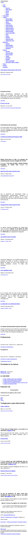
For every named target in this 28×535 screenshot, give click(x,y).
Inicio (4, 5)
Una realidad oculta (6, 270)
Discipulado (8, 58)
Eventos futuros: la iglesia (8, 471)
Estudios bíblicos (9, 19)
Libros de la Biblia (9, 53)
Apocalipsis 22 (9, 496)
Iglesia (4, 6)
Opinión (7, 22)
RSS (1, 399)
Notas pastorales (9, 54)
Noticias (7, 36)
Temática (5, 17)
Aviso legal (3, 522)
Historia (7, 11)
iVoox (2, 397)
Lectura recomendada (10, 61)
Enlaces (4, 64)
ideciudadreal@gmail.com (9, 515)
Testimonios (8, 23)
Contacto (5, 65)
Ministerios (5, 42)
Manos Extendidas (9, 45)
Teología (7, 56)
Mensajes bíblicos (9, 20)
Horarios (3, 517)
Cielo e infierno (5, 406)
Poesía (7, 34)
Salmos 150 (3, 371)
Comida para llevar (9, 39)
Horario (7, 12)
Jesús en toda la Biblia (10, 33)
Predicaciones (6, 16)
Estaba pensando (9, 25)
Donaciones (5, 67)
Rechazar (18, 533)
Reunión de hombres (10, 30)
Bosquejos (8, 59)
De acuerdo (13, 533)
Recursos (5, 50)
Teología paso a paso (10, 40)
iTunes (2, 400)
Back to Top (3, 529)
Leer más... (3, 100)
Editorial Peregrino (9, 47)
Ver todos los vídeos (5, 373)
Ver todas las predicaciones (7, 347)
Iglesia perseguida (9, 26)
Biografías (8, 51)
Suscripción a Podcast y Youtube (12, 62)
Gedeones (8, 44)
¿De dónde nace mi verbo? (8, 237)
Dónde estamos (9, 9)
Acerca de (8, 8)
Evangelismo (8, 48)
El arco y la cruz (5, 103)
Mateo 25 (10, 430)
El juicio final (4, 438)
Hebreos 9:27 (12, 464)
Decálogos (8, 37)
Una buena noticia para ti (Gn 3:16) (11, 70)
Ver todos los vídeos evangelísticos (9, 359)
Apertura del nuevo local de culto (10, 171)
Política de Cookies (22, 522)
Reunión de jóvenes (9, 31)
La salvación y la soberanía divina (10, 304)
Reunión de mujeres (10, 28)
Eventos (7, 14)
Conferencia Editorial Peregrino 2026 (11, 137)
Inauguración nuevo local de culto (10, 204)
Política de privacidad (12, 522)
